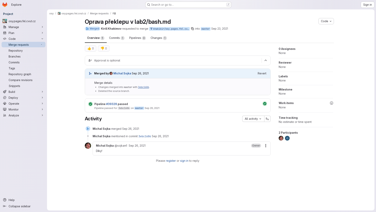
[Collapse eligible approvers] (265, 60)
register (171, 160)
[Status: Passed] (90, 104)
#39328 (111, 104)
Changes (158, 37)
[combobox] (253, 119)
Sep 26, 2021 (152, 108)
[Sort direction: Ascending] (267, 119)
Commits (116, 37)
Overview (95, 37)
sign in (184, 160)
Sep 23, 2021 (219, 28)
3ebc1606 (143, 87)
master (206, 28)
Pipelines (137, 37)
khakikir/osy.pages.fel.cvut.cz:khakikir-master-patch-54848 (171, 28)
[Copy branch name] (192, 28)
